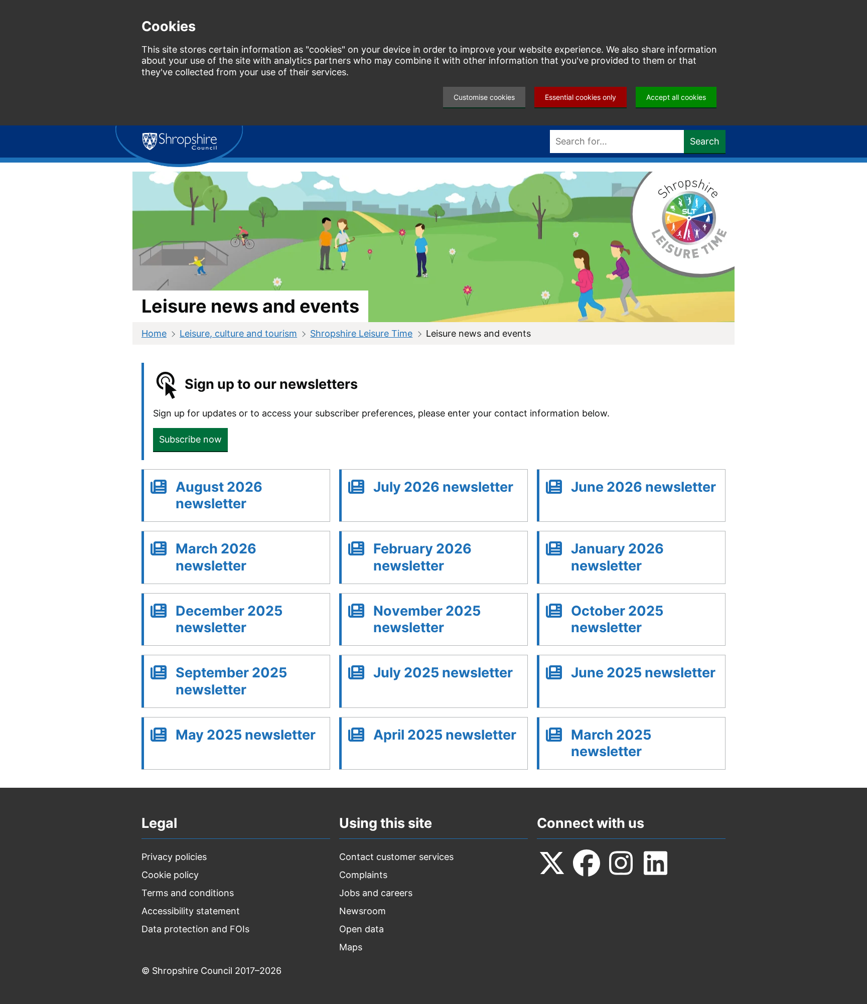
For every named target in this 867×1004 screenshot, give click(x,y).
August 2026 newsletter (219, 495)
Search (704, 141)
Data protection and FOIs (195, 929)
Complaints (363, 875)
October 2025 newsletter (617, 619)
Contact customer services (396, 856)
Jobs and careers (375, 893)
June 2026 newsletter (643, 487)
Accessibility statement (190, 911)
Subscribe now (190, 439)
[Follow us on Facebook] (586, 863)
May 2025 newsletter (246, 735)
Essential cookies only (580, 97)
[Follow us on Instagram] (621, 863)
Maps (350, 947)
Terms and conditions (187, 893)
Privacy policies (174, 856)
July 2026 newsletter (443, 487)
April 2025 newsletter (444, 735)
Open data (361, 929)
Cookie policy (170, 875)
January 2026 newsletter (617, 557)
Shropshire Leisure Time (361, 333)
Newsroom (362, 911)
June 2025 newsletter (643, 672)
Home (154, 333)
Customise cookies (484, 97)
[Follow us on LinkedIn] (656, 863)
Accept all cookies (676, 97)
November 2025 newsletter (427, 619)
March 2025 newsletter (611, 743)
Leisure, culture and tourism (238, 333)
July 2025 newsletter (443, 672)
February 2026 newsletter (422, 557)
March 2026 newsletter (216, 557)
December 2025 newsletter (229, 619)
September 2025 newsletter (231, 681)
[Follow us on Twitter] (552, 863)
